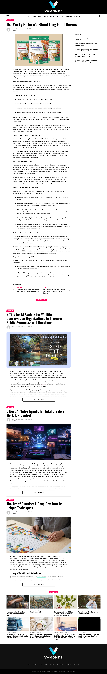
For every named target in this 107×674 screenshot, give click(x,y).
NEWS (57, 16)
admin (14, 30)
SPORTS (62, 16)
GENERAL (46, 16)
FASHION (40, 16)
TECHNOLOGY (69, 16)
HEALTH (52, 16)
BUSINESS (34, 16)
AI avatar (43, 384)
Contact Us (77, 16)
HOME (28, 16)
